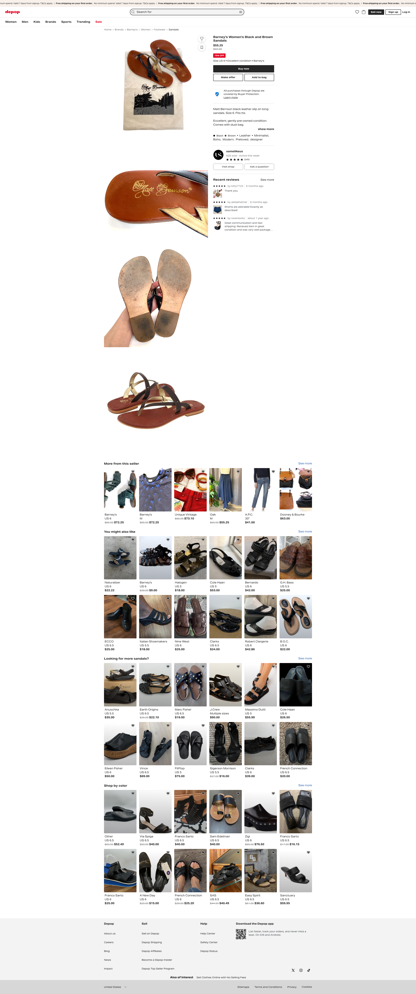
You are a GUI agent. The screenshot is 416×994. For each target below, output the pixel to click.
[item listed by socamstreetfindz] (120, 684)
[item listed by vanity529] (190, 616)
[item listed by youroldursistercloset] (260, 811)
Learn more (231, 97)
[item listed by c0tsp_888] (296, 616)
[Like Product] (133, 471)
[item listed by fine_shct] (120, 558)
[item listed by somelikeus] (120, 489)
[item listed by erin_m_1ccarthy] (225, 743)
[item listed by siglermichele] (296, 811)
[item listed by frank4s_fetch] (190, 558)
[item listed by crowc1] (260, 558)
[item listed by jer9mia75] (190, 743)
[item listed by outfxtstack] (296, 870)
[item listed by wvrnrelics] (296, 558)
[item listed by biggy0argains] (260, 870)
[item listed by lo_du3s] (155, 811)
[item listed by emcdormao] (260, 616)
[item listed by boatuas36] (296, 743)
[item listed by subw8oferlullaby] (225, 558)
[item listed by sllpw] (155, 616)
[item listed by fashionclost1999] (155, 870)
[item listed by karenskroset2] (120, 743)
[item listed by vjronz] (296, 684)
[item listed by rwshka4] (155, 743)
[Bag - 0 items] (363, 12)
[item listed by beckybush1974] (155, 684)
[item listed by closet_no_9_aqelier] (120, 811)
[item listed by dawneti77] (225, 616)
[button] (250, 159)
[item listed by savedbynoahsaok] (120, 870)
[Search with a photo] (240, 12)
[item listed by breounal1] (155, 558)
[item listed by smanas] (190, 684)
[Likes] (357, 12)
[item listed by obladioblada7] (225, 684)
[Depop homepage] (12, 12)
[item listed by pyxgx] (120, 616)
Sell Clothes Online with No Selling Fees (221, 977)
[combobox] (187, 12)
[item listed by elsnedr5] (190, 870)
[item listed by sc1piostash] (225, 870)
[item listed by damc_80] (225, 811)
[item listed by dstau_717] (190, 811)
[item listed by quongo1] (260, 743)
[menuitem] (11, 21)
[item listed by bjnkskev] (260, 684)
